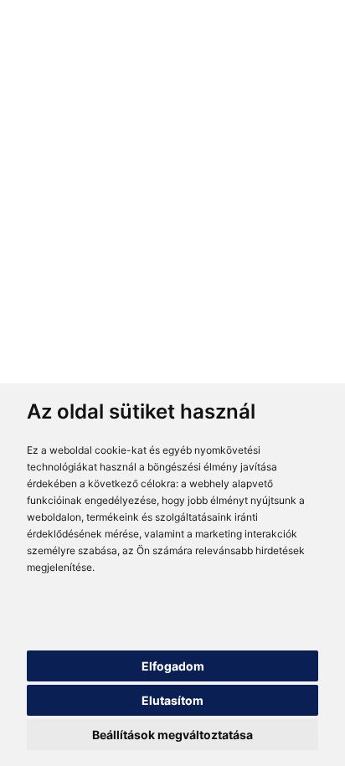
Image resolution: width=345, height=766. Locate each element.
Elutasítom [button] (172, 700)
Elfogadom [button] (173, 666)
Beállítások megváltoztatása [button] (172, 734)
